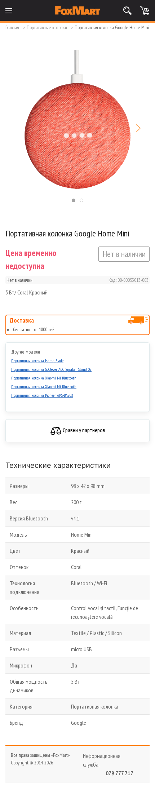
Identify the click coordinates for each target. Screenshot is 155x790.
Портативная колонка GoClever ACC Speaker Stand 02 (51, 369)
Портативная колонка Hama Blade (37, 360)
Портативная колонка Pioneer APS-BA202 (42, 395)
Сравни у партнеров (83, 430)
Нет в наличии (124, 253)
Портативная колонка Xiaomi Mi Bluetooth (43, 378)
